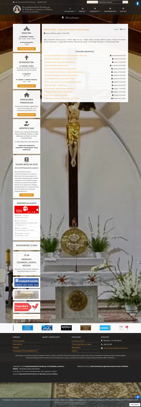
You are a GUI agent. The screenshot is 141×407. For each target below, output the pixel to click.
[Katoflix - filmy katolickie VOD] (61, 327)
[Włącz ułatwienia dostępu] (137, 3)
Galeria (74, 351)
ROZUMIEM (135, 405)
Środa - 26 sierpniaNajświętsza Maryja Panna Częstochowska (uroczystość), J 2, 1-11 (26, 223)
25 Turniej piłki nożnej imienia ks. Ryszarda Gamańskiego (64, 72)
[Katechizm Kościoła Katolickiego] (22, 327)
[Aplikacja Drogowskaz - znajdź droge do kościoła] (26, 307)
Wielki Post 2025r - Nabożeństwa (55, 85)
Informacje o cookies (78, 403)
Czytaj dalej (26, 195)
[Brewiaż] (80, 327)
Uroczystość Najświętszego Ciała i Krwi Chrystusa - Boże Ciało (65, 55)
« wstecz (116, 29)
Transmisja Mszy (110, 11)
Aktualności (69, 11)
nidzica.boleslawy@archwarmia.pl (25, 2)
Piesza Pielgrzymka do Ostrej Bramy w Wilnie (59, 79)
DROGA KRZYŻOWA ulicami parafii (56, 65)
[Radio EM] (119, 327)
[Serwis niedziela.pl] (99, 327)
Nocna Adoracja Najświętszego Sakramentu (59, 88)
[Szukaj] (125, 2)
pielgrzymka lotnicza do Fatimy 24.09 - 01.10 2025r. (62, 98)
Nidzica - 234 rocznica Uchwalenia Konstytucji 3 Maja (62, 82)
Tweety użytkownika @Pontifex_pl (26, 316)
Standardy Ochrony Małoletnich (25, 351)
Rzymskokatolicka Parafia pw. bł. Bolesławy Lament (36, 9)
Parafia (82, 11)
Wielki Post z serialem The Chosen (56, 95)
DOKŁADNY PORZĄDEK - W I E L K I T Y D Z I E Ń (60, 59)
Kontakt (123, 11)
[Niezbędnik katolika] (26, 282)
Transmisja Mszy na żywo (81, 344)
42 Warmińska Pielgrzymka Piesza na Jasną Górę (61, 75)
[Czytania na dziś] (26, 294)
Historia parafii (18, 341)
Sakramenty (94, 11)
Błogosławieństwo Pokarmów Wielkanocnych (59, 62)
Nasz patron (18, 344)
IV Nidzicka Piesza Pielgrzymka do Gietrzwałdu (60, 69)
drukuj (123, 29)
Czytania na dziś (78, 341)
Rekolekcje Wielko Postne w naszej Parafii (58, 92)
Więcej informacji (26, 49)
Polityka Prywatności (63, 403)
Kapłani (16, 347)
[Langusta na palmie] (41, 327)
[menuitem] (70, 9)
